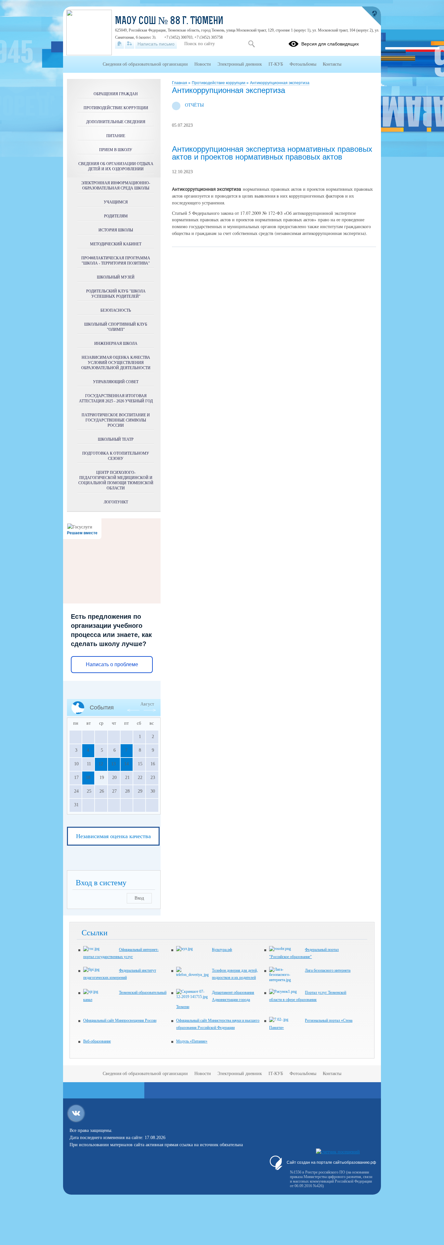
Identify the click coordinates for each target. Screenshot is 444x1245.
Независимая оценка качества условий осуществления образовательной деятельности (115, 362)
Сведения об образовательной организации (145, 64)
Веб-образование (97, 1041)
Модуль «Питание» (191, 1041)
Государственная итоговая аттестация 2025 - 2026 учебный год (116, 398)
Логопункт (116, 502)
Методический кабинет (115, 244)
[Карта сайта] (129, 44)
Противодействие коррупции (219, 83)
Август (147, 704)
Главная (180, 83)
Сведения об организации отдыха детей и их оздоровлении (115, 166)
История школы (115, 230)
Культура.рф (222, 949)
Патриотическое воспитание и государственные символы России (116, 420)
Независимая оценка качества (113, 836)
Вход (139, 898)
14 (126, 763)
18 (88, 777)
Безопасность (115, 310)
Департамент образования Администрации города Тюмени (215, 999)
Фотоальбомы (303, 64)
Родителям (116, 216)
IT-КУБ (275, 64)
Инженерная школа (115, 343)
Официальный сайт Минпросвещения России (119, 1020)
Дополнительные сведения (115, 122)
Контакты (332, 64)
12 (100, 763)
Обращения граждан (116, 94)
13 (113, 763)
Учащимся (116, 202)
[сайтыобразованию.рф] (371, 16)
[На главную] (119, 44)
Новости (202, 64)
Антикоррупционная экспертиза (279, 83)
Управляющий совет (115, 382)
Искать (251, 44)
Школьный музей (116, 277)
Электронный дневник (239, 64)
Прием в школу (115, 150)
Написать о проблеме (112, 664)
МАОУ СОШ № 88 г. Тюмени (169, 21)
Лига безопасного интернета (327, 970)
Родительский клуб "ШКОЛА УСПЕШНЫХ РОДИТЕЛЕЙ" (116, 294)
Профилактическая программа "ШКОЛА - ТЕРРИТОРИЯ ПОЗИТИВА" (115, 261)
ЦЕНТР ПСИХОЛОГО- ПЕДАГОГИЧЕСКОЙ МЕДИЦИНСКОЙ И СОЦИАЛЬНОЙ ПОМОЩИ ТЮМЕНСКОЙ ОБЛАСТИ (115, 480)
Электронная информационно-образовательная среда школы (115, 185)
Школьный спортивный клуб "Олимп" (115, 327)
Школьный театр (116, 439)
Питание (115, 136)
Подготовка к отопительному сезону (115, 456)
